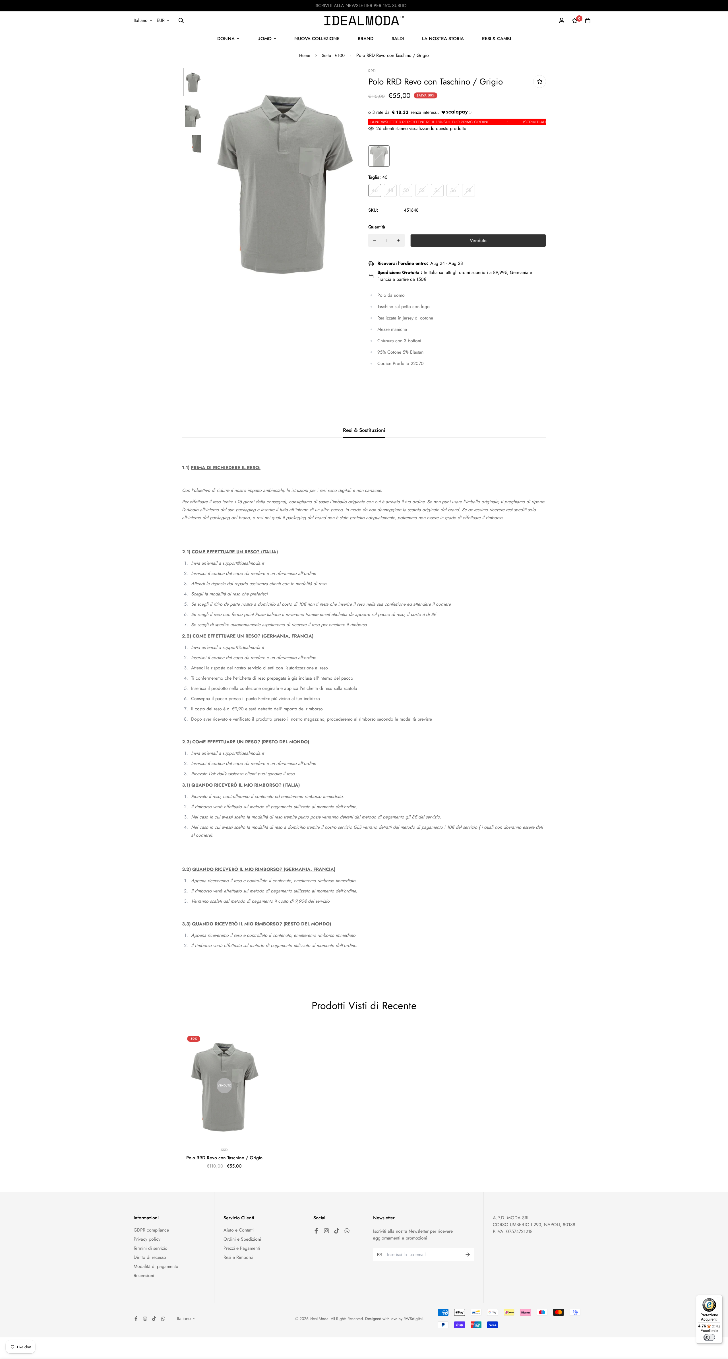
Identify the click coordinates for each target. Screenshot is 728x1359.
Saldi (398, 38)
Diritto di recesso (150, 1257)
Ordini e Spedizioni (242, 1239)
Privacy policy (147, 1239)
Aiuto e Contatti (239, 1230)
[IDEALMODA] (364, 20)
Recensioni (144, 1275)
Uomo (264, 38)
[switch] (709, 1337)
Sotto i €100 (333, 55)
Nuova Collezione (317, 38)
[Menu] (718, 1298)
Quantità (376, 227)
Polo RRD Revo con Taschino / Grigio (224, 1157)
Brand (365, 38)
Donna (226, 38)
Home (304, 55)
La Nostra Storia (443, 38)
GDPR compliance (151, 1230)
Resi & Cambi (496, 38)
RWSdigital (413, 1318)
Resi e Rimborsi (238, 1257)
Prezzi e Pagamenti (242, 1248)
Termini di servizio (150, 1248)
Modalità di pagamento (156, 1266)
